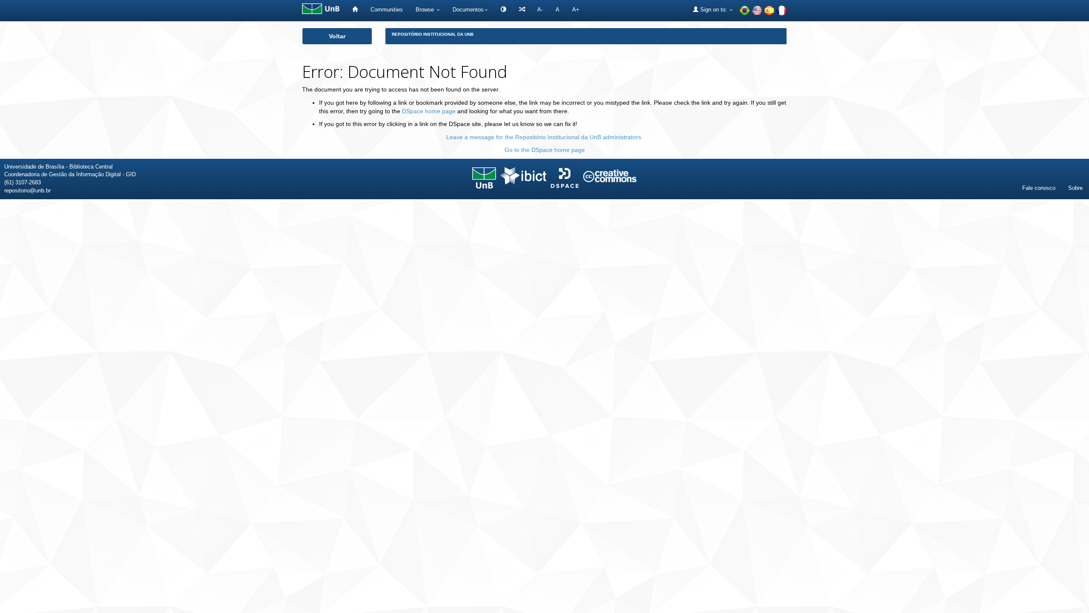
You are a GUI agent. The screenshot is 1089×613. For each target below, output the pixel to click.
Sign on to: (713, 9)
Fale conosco (1038, 188)
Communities (387, 9)
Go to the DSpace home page (545, 149)
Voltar (337, 36)
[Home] (355, 9)
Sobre (1075, 188)
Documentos (468, 9)
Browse (426, 9)
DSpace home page (429, 111)
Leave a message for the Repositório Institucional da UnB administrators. (544, 137)
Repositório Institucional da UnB (432, 34)
